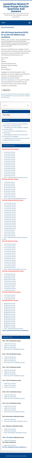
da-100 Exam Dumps (9, 186)
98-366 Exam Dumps (9, 314)
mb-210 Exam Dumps (10, 205)
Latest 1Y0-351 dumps (10, 357)
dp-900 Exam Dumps (10, 279)
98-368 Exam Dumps (9, 318)
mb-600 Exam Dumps (10, 225)
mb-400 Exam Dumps (10, 221)
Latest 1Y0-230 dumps (10, 429)
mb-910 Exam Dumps (10, 283)
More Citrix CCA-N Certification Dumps (14, 398)
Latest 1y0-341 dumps (10, 387)
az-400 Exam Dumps (9, 166)
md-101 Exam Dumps (9, 246)
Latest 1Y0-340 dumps (10, 359)
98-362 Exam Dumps (9, 307)
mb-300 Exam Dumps (10, 212)
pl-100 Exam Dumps (9, 230)
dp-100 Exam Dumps (9, 187)
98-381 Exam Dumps (9, 323)
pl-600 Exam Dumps (9, 235)
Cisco (13, 42)
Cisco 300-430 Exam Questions (9, 44)
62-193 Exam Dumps (9, 274)
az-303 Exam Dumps (9, 161)
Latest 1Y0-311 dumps (9, 372)
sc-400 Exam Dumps (9, 298)
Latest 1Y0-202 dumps (10, 408)
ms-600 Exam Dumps (10, 262)
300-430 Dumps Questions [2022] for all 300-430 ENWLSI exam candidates (14, 34)
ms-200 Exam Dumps (10, 251)
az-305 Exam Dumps (9, 165)
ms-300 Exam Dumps (10, 256)
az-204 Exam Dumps (9, 157)
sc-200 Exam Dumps (9, 295)
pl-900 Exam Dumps (9, 286)
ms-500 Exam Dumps (10, 260)
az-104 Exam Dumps (9, 152)
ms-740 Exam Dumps (9, 267)
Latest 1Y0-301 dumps (10, 370)
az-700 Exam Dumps (9, 172)
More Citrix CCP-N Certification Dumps (14, 362)
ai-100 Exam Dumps (9, 182)
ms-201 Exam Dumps (9, 253)
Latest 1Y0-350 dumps (10, 360)
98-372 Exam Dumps (9, 319)
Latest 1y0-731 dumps (10, 445)
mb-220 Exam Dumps (10, 207)
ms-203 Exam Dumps (10, 255)
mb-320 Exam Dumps (10, 216)
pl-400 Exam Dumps (9, 234)
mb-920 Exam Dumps (10, 285)
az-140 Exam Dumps (9, 156)
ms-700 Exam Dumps (10, 264)
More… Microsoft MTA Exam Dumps (13, 328)
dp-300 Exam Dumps (9, 195)
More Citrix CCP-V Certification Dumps (14, 375)
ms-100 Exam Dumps (10, 247)
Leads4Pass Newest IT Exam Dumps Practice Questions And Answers (16, 7)
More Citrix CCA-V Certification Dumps (14, 411)
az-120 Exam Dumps (9, 154)
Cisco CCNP (8, 46)
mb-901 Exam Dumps (10, 281)
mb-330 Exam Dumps (10, 217)
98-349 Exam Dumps (9, 303)
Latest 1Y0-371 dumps (10, 383)
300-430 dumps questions (23, 94)
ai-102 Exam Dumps (9, 184)
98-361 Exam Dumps (9, 305)
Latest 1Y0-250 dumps (10, 396)
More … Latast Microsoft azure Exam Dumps (15, 177)
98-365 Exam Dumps (9, 312)
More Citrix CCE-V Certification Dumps (14, 349)
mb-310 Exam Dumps (10, 214)
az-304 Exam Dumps (9, 163)
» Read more (6, 90)
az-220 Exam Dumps (9, 159)
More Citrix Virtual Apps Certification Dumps (15, 421)
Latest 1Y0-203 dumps (10, 406)
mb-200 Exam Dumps (10, 203)
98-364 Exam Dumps (9, 310)
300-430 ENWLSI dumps (23, 39)
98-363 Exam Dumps (9, 309)
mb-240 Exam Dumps (10, 210)
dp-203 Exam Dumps (9, 193)
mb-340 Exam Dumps (10, 219)
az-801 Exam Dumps (9, 175)
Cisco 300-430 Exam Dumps (22, 42)
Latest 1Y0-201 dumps (10, 410)
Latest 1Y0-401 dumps (10, 344)
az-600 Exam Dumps (9, 170)
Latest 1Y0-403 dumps (10, 347)
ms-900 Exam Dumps (10, 288)
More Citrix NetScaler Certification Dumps (15, 432)
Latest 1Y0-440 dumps (10, 440)
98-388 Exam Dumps (9, 327)
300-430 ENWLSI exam (7, 95)
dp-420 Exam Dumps (9, 196)
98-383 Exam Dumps (9, 325)
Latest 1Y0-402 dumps (10, 345)
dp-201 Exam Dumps (9, 191)
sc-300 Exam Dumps (9, 297)
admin (13, 39)
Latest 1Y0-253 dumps (10, 395)
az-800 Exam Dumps (9, 174)
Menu (3, 22)
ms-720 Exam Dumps (10, 265)
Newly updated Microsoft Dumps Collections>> (15, 330)
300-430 (5, 94)
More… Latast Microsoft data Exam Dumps (15, 198)
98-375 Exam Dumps (9, 321)
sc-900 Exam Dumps (9, 290)
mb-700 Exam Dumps (10, 226)
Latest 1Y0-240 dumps (10, 431)
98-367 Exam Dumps (9, 316)
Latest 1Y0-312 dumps (10, 374)
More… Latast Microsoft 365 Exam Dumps (15, 269)
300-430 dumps (12, 94)
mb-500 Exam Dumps (10, 223)
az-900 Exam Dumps (9, 276)
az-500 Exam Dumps (9, 168)
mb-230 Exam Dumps (10, 208)
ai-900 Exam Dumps (9, 277)
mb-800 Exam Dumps (10, 228)
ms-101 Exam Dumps (9, 249)
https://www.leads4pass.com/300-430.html (13, 80)
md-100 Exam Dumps (10, 244)
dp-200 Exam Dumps (9, 189)
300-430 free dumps (19, 95)
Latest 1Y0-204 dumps (10, 419)
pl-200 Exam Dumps (9, 232)
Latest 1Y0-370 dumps (10, 385)
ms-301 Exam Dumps (9, 258)
